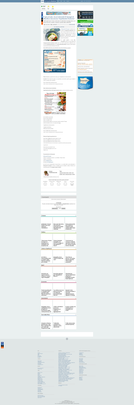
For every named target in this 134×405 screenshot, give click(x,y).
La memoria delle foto (40, 364)
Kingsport (80, 377)
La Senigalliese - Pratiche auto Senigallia (63, 369)
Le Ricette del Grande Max (41, 362)
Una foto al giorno (40, 387)
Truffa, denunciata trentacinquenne (70, 324)
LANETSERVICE (60, 403)
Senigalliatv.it (80, 353)
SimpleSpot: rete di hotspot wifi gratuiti (63, 359)
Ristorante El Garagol (68, 174)
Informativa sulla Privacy (76, 403)
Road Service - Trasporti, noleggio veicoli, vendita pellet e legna (66, 377)
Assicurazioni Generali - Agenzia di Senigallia (64, 356)
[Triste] (52, 184)
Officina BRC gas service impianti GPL (63, 374)
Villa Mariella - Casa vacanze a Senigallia (63, 376)
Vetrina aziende (40, 375)
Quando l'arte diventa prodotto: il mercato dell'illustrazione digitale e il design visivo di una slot (70, 293)
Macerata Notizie (81, 361)
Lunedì (53, 8)
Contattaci (39, 376)
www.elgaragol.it (50, 162)
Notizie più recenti (40, 372)
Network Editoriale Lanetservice (42, 383)
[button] (81, 1)
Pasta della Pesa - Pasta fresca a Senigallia (63, 372)
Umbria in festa (81, 372)
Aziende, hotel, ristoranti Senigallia (62, 365)
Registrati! (63, 208)
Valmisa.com (80, 354)
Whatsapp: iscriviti (40, 378)
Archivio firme (39, 377)
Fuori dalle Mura (40, 356)
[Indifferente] (59, 184)
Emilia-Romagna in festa (82, 367)
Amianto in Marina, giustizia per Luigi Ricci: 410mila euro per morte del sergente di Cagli (46, 326)
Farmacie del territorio (40, 395)
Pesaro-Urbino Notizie (82, 362)
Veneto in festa (81, 373)
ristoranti (73, 174)
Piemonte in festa (81, 370)
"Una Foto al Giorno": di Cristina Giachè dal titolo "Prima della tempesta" (70, 259)
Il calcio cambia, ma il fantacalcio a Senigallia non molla (71, 308)
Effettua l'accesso (54, 208)
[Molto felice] (72, 184)
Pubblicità (72, 403)
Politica (38, 354)
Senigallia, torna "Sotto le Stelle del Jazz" (58, 258)
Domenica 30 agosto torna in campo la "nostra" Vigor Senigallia (45, 275)
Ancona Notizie (81, 359)
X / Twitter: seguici (40, 380)
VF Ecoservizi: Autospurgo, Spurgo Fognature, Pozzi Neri (65, 378)
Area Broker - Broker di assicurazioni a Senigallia (64, 360)
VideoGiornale (39, 361)
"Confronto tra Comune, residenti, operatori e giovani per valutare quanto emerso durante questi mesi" (71, 244)
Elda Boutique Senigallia (61, 381)
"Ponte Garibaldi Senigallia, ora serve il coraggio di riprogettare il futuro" (58, 243)
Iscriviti (38, 374)
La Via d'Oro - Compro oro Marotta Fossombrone (64, 363)
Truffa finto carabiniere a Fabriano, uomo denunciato (57, 325)
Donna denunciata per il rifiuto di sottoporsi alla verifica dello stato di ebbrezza (70, 226)
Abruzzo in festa (81, 366)
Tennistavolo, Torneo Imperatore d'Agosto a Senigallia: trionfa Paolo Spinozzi (70, 276)
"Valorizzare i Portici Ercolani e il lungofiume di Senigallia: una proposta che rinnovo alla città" (46, 244)
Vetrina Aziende (72, 24)
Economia (39, 357)
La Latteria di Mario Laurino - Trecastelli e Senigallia (64, 379)
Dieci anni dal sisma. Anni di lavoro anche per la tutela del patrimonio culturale (58, 226)
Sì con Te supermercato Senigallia (62, 366)
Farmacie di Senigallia (40, 381)
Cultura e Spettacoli (40, 353)
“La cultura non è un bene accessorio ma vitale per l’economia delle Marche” (58, 293)
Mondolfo (61, 174)
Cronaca (39, 352)
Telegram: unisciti (40, 379)
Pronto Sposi (80, 379)
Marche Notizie (81, 358)
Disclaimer (69, 403)
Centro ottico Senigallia (61, 358)
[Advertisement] (85, 43)
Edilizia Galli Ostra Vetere (61, 357)
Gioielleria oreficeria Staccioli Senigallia (63, 380)
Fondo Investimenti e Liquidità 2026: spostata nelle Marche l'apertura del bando (46, 293)
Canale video (39, 390)
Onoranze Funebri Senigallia (41, 382)
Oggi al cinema (39, 397)
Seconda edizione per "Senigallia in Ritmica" (58, 275)
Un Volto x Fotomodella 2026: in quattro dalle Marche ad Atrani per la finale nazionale (46, 260)
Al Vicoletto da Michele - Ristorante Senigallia (64, 368)
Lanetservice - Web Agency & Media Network (64, 352)
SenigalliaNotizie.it (81, 352)
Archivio (39, 373)
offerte (64, 174)
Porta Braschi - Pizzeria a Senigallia (62, 375)
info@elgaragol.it (49, 160)
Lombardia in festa (81, 369)
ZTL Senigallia (60, 385)
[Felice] (65, 184)
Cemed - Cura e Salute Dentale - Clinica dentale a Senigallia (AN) (66, 362)
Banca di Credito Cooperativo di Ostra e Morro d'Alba (65, 354)
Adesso (48, 8)
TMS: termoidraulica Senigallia (62, 353)
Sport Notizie (80, 378)
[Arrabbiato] (45, 184)
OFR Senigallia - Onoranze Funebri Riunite (63, 371)
